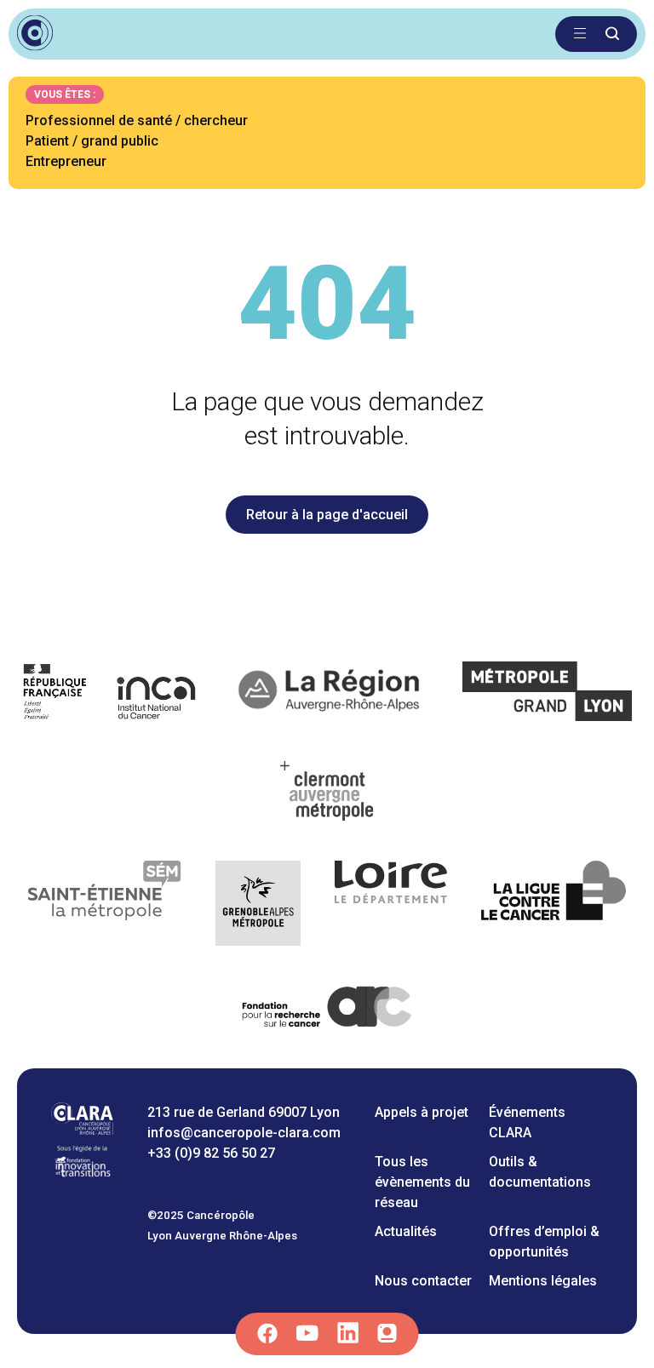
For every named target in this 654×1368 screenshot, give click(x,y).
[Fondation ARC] (327, 1010)
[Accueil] (82, 1130)
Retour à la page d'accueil (327, 515)
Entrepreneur (66, 161)
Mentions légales (543, 1281)
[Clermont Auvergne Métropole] (327, 794)
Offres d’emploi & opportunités (544, 1241)
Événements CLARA (527, 1122)
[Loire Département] (391, 906)
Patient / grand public (92, 141)
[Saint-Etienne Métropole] (104, 906)
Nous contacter (423, 1281)
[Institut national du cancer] (110, 694)
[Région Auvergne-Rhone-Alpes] (330, 694)
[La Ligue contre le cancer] (553, 906)
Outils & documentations (540, 1171)
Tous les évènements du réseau (422, 1182)
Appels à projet (421, 1112)
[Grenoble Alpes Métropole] (258, 906)
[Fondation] (82, 1174)
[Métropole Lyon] (548, 694)
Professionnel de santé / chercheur (137, 120)
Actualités (406, 1231)
